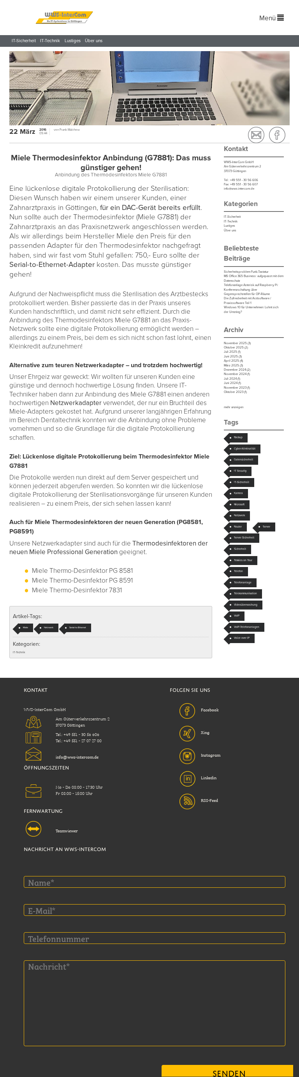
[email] (256, 135)
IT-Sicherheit (24, 40)
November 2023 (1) (237, 387)
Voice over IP (242, 638)
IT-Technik (50, 40)
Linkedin (208, 777)
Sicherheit (240, 549)
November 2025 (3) (237, 343)
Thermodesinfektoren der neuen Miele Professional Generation (108, 547)
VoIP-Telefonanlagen (246, 627)
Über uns (93, 40)
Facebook (209, 709)
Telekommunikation (245, 593)
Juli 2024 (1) (232, 378)
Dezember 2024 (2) (237, 369)
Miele (25, 627)
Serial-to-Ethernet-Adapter (52, 264)
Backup (238, 437)
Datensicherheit (243, 459)
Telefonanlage (243, 582)
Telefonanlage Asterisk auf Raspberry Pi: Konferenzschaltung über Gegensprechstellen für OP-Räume (251, 289)
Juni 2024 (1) (232, 383)
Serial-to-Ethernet (77, 627)
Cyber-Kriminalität (244, 448)
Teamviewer (67, 830)
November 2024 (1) (237, 374)
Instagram (210, 754)
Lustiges (73, 40)
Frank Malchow (70, 130)
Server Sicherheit (244, 537)
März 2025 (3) (233, 365)
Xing (205, 732)
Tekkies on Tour (243, 560)
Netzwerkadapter (76, 403)
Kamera (238, 493)
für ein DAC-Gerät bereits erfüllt (150, 207)
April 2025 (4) (233, 361)
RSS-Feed (209, 799)
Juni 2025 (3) (233, 356)
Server (266, 526)
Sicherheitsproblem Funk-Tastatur (246, 272)
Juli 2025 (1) (232, 352)
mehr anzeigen (233, 407)
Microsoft (239, 504)
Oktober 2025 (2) (236, 347)
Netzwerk (48, 627)
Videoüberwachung (245, 604)
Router (238, 526)
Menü (268, 18)
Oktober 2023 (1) (235, 392)
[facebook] (277, 135)
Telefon (238, 571)
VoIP (236, 615)
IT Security (240, 471)
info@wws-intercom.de (239, 188)
